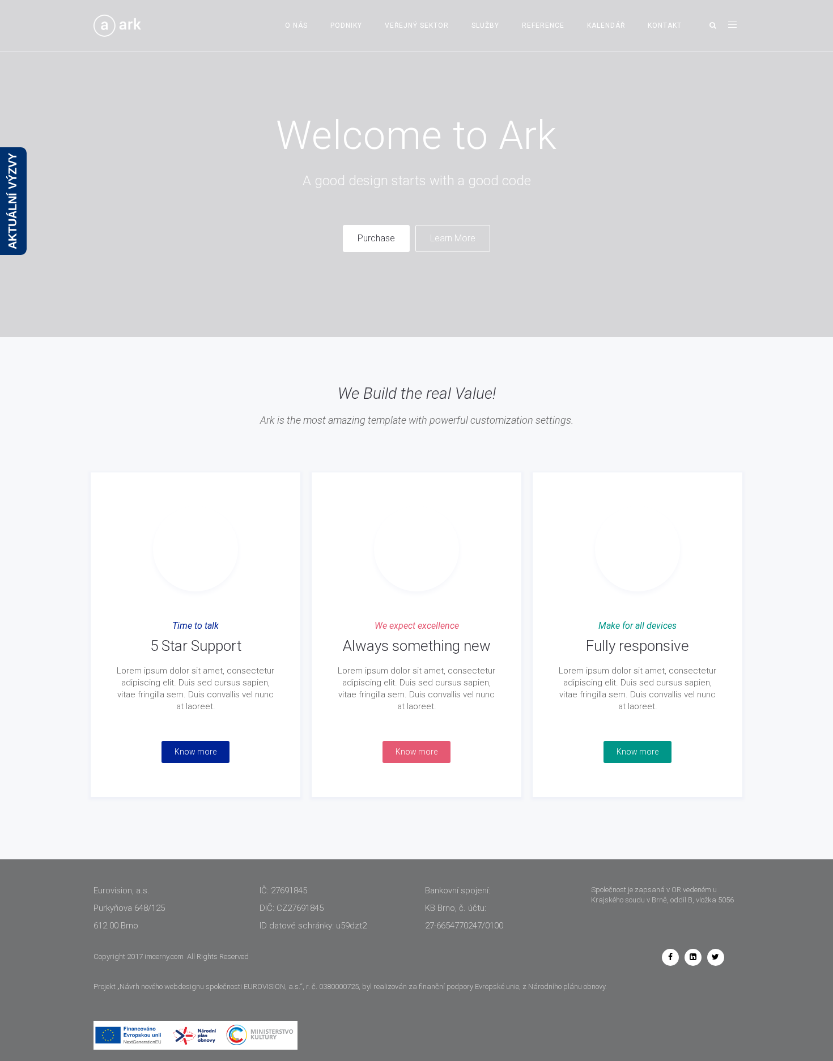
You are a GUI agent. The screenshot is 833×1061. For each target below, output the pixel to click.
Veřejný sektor (417, 25)
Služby (485, 25)
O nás (296, 25)
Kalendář (606, 25)
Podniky (346, 25)
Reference (543, 25)
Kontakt (665, 25)
